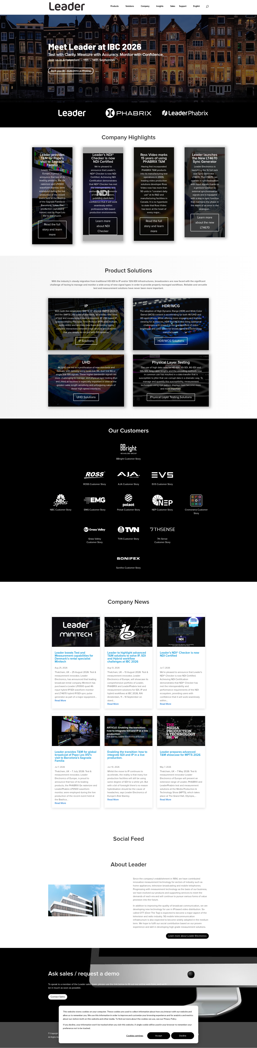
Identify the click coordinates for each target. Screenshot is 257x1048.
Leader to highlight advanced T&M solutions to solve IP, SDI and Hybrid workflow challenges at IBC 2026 (126, 657)
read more (60, 700)
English (196, 6)
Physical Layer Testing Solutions (171, 397)
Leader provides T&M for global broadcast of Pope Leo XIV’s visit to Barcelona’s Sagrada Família (75, 756)
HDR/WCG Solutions (171, 341)
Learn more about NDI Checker (103, 226)
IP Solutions (86, 341)
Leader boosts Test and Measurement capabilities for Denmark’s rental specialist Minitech (74, 657)
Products (115, 6)
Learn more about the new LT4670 (204, 222)
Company (145, 6)
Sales (172, 6)
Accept (158, 1035)
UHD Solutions (86, 397)
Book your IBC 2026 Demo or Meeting (71, 70)
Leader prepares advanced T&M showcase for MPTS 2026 (180, 753)
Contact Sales (58, 996)
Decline (182, 1035)
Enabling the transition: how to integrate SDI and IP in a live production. (127, 755)
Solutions (130, 6)
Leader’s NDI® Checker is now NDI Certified (179, 654)
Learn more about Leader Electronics (187, 935)
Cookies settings (134, 1035)
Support (182, 6)
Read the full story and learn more (52, 229)
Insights (159, 6)
